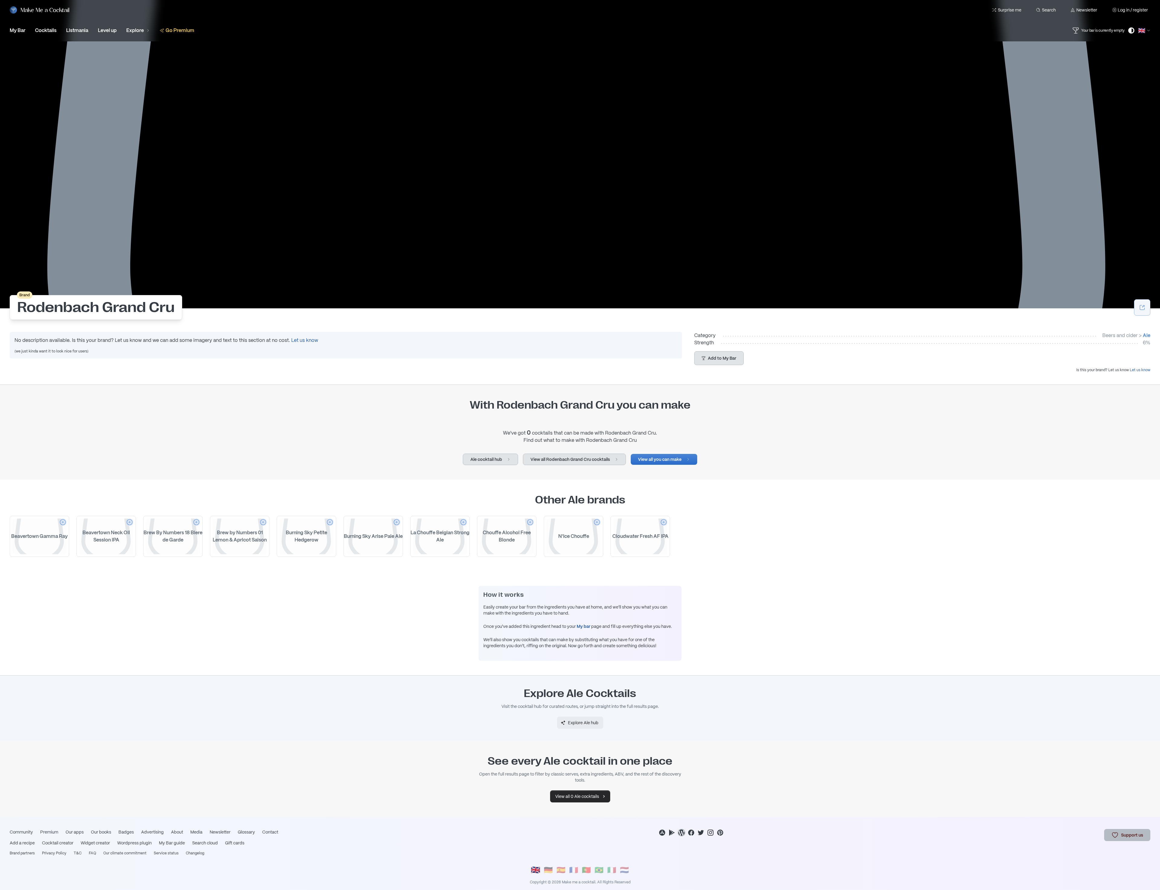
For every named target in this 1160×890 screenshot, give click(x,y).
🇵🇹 (586, 870)
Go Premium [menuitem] (180, 30)
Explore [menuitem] (135, 30)
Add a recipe (22, 843)
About (177, 832)
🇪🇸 (561, 870)
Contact (270, 832)
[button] (719, 358)
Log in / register (1133, 10)
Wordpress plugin (134, 843)
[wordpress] (681, 832)
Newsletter (1086, 10)
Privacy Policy (54, 853)
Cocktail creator (57, 843)
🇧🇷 (599, 870)
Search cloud (205, 843)
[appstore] (662, 832)
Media (196, 832)
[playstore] (671, 832)
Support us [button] (1132, 835)
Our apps (75, 832)
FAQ (92, 853)
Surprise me (1009, 10)
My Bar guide (172, 843)
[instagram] (710, 832)
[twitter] (700, 832)
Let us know (304, 340)
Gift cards (234, 843)
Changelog (195, 853)
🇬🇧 (535, 870)
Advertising (152, 832)
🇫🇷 (573, 870)
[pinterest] (720, 832)
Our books (101, 832)
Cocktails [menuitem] (45, 30)
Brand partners (22, 853)
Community (21, 832)
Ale (1146, 335)
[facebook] (691, 832)
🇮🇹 (611, 870)
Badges (126, 832)
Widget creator (95, 843)
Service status (166, 853)
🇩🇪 (548, 870)
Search (1049, 10)
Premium (49, 832)
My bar (583, 626)
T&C (78, 853)
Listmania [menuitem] (77, 30)
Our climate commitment (125, 853)
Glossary (246, 832)
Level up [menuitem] (107, 30)
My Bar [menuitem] (17, 30)
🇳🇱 (624, 870)
